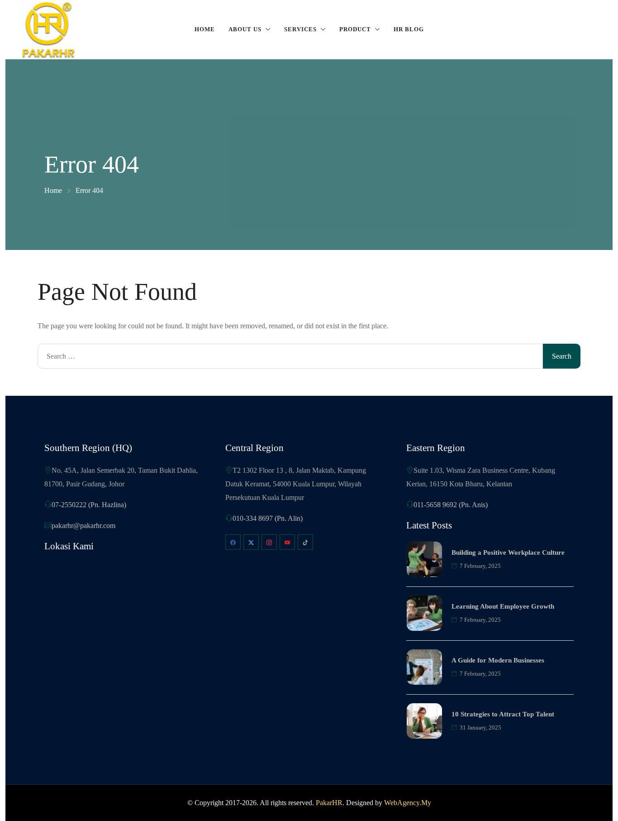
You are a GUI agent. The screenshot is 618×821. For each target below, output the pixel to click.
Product (355, 29)
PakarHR (329, 803)
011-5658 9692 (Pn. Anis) (451, 505)
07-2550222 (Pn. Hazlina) (89, 505)
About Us (244, 29)
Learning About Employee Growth (503, 606)
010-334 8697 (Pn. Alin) (268, 518)
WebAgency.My (407, 803)
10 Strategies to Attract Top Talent (503, 714)
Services (300, 29)
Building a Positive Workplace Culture (508, 552)
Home (205, 29)
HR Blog (409, 29)
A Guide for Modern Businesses (498, 660)
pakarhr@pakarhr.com (83, 525)
